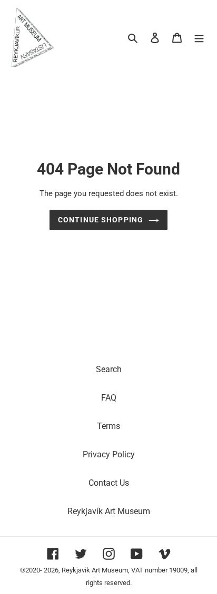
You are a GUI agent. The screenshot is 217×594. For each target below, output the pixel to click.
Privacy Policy (109, 454)
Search (109, 369)
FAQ (108, 398)
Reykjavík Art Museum (108, 511)
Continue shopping (100, 220)
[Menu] (199, 37)
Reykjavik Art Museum (95, 570)
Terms (108, 426)
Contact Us (108, 483)
